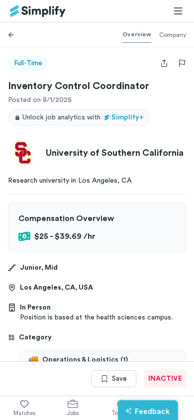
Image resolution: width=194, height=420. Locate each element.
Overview (136, 34)
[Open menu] (178, 11)
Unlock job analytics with (83, 117)
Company (172, 35)
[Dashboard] (38, 11)
